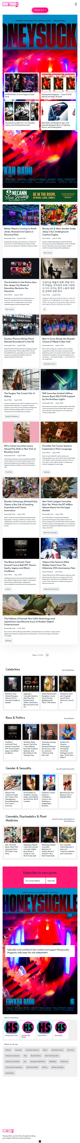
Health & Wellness (12, 416)
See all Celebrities (68, 670)
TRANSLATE (40, 10)
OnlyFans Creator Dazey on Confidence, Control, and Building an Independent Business (48, 799)
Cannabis (18, 1050)
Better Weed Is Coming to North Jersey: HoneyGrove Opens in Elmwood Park (20, 231)
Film (25, 1056)
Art (25, 1061)
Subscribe (51, 880)
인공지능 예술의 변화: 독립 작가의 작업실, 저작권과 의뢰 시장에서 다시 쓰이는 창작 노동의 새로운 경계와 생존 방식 (58, 286)
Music (45, 1050)
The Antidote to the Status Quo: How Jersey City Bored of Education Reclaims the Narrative (20, 286)
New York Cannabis (50, 532)
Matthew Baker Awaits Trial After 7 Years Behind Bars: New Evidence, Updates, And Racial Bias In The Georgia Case (31, 748)
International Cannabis (14, 1067)
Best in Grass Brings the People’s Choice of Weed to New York (58, 340)
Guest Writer (46, 238)
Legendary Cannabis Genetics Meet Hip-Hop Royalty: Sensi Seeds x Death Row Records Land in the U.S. (31, 700)
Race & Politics (69, 718)
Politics (44, 1067)
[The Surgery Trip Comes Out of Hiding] (21, 394)
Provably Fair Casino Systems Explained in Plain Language (57, 447)
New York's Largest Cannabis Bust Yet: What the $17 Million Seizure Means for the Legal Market (57, 506)
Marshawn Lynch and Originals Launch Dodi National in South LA (67, 698)
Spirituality (10, 1073)
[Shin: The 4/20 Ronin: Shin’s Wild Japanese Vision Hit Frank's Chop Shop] (12, 842)
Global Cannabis (57, 1067)
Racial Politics (36, 1056)
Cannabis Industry (32, 1050)
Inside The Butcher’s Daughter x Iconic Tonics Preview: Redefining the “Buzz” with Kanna (49, 698)
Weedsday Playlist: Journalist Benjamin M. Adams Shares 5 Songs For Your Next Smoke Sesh (49, 850)
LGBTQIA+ (52, 1061)
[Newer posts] (47, 655)
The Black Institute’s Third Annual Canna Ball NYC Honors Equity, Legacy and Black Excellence (20, 566)
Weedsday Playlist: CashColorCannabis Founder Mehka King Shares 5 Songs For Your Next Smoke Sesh (31, 850)
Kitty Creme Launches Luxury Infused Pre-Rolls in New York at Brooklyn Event (20, 448)
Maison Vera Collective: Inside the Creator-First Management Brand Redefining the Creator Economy (11, 799)
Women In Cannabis (12, 1056)
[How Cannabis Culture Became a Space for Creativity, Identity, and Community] (67, 842)
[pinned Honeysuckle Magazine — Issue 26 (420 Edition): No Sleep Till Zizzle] (58, 86)
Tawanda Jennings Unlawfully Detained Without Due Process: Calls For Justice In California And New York (49, 748)
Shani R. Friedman (47, 572)
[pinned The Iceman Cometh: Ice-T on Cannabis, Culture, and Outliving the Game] (21, 115)
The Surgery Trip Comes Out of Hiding (19, 395)
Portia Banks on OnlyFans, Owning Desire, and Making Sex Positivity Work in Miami (31, 796)
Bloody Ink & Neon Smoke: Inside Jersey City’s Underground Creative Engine (59, 231)
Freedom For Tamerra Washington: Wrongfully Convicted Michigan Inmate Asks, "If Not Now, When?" (67, 749)
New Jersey (48, 253)
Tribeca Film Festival (51, 589)
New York (71, 1050)
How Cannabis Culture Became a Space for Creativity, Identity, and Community (67, 849)
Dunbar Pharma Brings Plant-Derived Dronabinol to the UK (19, 340)
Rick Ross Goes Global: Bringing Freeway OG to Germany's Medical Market (12, 698)
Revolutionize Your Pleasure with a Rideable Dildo (67, 794)
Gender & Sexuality (12, 1061)
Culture (8, 1050)
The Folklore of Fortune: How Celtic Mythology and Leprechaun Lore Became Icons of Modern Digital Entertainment (29, 621)
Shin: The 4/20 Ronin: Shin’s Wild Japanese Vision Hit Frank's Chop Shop (11, 849)
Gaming (46, 472)
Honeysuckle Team (9, 238)
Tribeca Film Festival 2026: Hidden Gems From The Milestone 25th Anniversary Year (58, 564)
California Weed (32, 1067)
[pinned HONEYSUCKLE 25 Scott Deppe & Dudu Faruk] (21, 86)
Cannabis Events (49, 364)
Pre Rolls (9, 472)
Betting (8, 641)
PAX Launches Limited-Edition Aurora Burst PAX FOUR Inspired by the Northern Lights (58, 396)
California (64, 1061)
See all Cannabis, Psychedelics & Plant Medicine (63, 820)
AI (44, 309)
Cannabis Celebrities (38, 1061)
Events (8, 589)
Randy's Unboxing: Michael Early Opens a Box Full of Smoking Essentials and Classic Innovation (20, 506)
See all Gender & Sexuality (65, 769)
